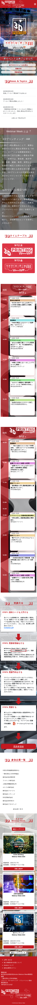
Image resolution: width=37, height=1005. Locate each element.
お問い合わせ (8, 960)
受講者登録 (18, 746)
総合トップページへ (17, 953)
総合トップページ (18, 829)
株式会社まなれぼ (6, 984)
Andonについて (9, 965)
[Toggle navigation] (35, 4)
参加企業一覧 (17, 809)
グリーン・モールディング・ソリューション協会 (16, 980)
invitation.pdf (9, 628)
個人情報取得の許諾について (13, 962)
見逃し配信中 (19, 869)
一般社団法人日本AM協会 (9, 978)
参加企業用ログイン (10, 968)
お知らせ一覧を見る (18, 118)
